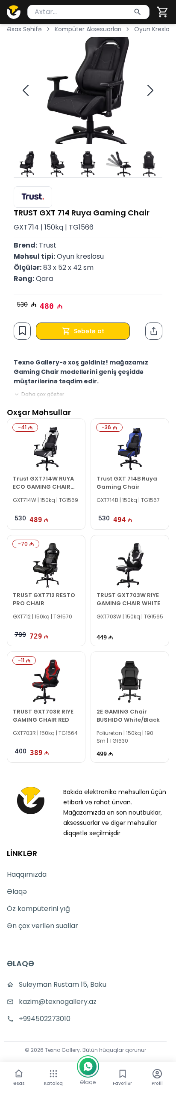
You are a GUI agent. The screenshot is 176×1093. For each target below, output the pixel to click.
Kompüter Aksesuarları (88, 29)
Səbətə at (89, 331)
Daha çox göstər (42, 394)
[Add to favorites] (22, 331)
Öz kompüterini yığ (38, 909)
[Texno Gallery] (14, 12)
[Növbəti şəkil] (150, 90)
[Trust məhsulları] (33, 197)
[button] (162, 12)
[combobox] (88, 12)
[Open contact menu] (88, 1066)
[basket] (162, 12)
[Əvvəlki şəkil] (25, 90)
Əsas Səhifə (24, 29)
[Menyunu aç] (53, 1073)
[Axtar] (137, 12)
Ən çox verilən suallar (42, 926)
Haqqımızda (27, 874)
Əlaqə (17, 891)
